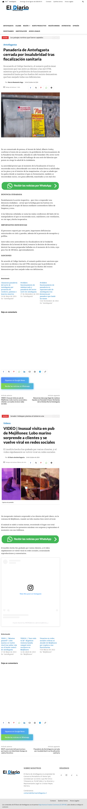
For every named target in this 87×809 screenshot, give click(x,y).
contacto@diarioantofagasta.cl (35, 793)
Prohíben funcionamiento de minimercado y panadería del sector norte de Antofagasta (29, 287)
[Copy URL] (45, 371)
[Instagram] (66, 775)
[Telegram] (40, 371)
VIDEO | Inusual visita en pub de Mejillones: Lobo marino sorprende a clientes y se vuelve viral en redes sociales (14, 400)
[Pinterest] (41, 87)
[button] (83, 1)
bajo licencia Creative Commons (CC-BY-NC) (53, 805)
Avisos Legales (69, 1)
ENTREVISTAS (66, 26)
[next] (57, 37)
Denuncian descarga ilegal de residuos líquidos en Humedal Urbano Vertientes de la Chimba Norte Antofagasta (46, 400)
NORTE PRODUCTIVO (39, 26)
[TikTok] (71, 775)
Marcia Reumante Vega (15, 82)
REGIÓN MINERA (54, 26)
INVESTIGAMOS (8, 31)
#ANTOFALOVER (21, 31)
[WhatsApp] (46, 87)
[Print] (34, 371)
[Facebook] (30, 87)
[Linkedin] (24, 371)
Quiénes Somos (58, 1)
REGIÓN (26, 26)
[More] (51, 87)
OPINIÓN (76, 26)
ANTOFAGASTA (8, 26)
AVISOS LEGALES (34, 31)
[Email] (29, 371)
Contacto (48, 1)
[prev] (54, 37)
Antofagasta (10, 45)
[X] (35, 87)
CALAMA (18, 26)
